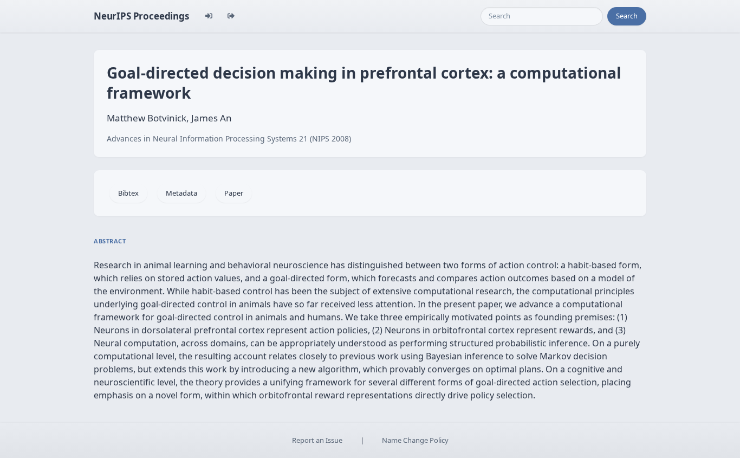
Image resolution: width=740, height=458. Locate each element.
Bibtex (128, 193)
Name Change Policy (415, 440)
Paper (233, 193)
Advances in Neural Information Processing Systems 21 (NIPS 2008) (229, 138)
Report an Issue (317, 440)
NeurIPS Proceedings (141, 16)
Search (627, 16)
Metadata (181, 193)
